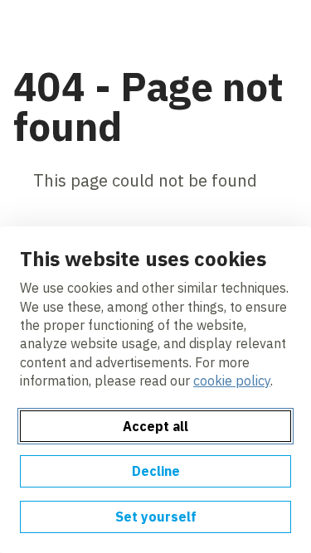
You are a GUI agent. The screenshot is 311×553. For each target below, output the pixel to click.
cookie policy (231, 380)
